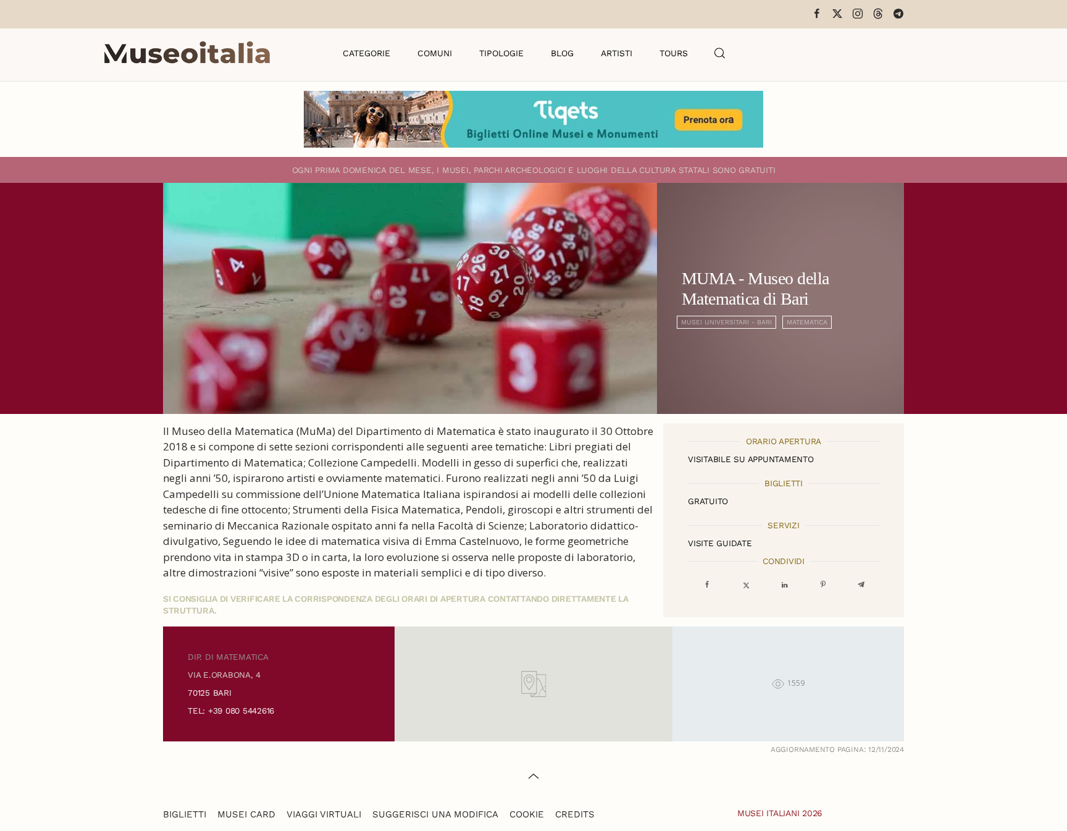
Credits (575, 814)
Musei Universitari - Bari (726, 322)
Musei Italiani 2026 (779, 813)
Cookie (526, 814)
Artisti (616, 53)
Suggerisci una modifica (435, 814)
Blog (562, 53)
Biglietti (184, 814)
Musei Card (246, 814)
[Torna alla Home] (187, 53)
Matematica (807, 322)
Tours (673, 53)
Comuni (434, 53)
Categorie (366, 53)
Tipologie (501, 53)
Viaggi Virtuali (324, 814)
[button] (720, 53)
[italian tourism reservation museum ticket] (533, 119)
